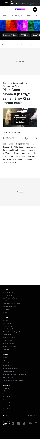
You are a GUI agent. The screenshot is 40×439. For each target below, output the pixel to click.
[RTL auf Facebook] (13, 423)
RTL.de (5, 289)
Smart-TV (6, 312)
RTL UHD (6, 309)
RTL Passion (7, 408)
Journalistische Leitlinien (11, 304)
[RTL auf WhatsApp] (36, 423)
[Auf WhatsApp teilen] (36, 138)
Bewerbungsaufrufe (9, 306)
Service (5, 354)
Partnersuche (7, 326)
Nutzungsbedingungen (10, 368)
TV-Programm (7, 295)
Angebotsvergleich (9, 340)
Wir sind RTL (7, 385)
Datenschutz (7, 366)
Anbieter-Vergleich (9, 346)
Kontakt (5, 357)
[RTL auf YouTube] (30, 423)
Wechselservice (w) (9, 337)
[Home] (20, 9)
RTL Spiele (6, 397)
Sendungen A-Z (8, 292)
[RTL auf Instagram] (18, 423)
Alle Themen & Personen (11, 298)
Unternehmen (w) (9, 343)
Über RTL (6, 388)
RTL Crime (6, 402)
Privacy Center (7, 363)
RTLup (5, 399)
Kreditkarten (7, 335)
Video (9, 45)
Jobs (4, 391)
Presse (5, 394)
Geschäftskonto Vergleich (11, 332)
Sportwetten (7, 323)
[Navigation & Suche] (35, 9)
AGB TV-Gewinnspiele (10, 371)
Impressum (6, 360)
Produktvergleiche (9, 329)
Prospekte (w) (7, 349)
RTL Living (6, 405)
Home (5, 415)
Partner (5, 317)
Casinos (5, 320)
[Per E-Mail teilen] (31, 138)
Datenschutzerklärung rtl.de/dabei (14, 374)
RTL (3, 45)
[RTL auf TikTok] (24, 423)
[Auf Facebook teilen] (26, 138)
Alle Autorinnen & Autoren (12, 301)
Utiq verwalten (8, 377)
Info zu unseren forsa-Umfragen (13, 380)
